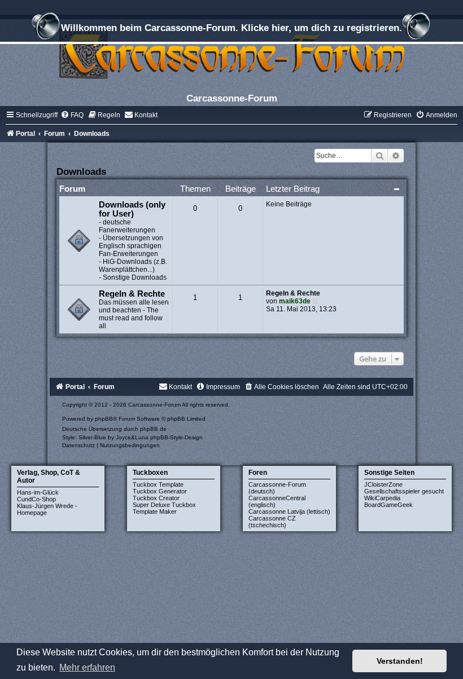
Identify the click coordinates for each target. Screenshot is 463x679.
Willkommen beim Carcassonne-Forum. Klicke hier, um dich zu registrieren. (231, 28)
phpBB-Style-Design (176, 437)
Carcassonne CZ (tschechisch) (272, 521)
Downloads (81, 171)
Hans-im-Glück (38, 492)
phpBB (104, 419)
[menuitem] (72, 115)
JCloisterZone (383, 484)
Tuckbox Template (158, 484)
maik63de (295, 301)
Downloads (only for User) (132, 209)
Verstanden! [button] (400, 660)
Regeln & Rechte (132, 293)
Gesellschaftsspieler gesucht (404, 491)
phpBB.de (153, 429)
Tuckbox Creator (156, 498)
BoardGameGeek (388, 504)
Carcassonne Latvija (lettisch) (289, 511)
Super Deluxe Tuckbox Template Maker (164, 508)
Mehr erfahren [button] (87, 667)
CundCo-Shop (36, 499)
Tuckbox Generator (160, 491)
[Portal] (231, 53)
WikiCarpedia (382, 498)
